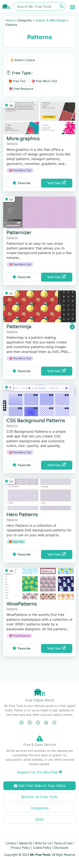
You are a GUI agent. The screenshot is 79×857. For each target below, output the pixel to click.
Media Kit (25, 843)
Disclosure (61, 847)
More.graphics (23, 139)
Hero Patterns (22, 515)
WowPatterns (22, 604)
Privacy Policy (20, 847)
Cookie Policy (42, 847)
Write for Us (43, 843)
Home (9, 20)
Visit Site (54, 183)
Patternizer (19, 233)
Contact (10, 843)
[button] (72, 7)
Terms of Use (63, 843)
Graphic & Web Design (50, 20)
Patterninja (19, 327)
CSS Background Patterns (36, 421)
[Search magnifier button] (61, 6)
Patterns (12, 143)
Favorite (24, 183)
